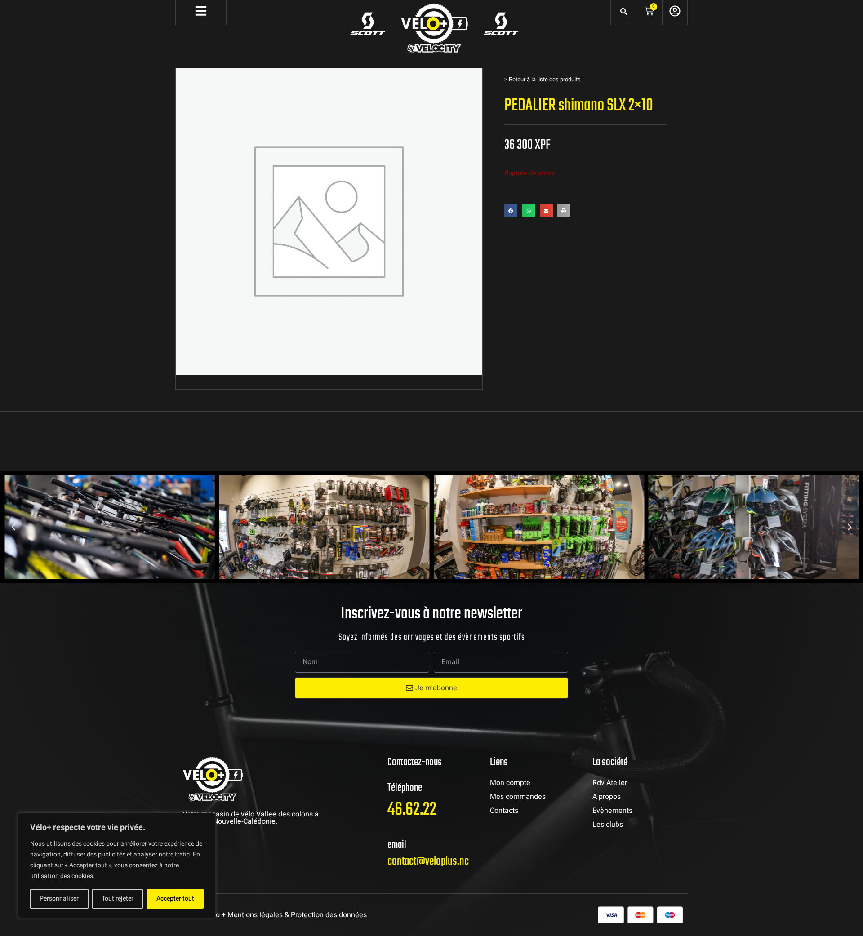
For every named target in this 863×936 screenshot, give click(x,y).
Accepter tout (175, 898)
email (396, 845)
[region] (117, 865)
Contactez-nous (414, 762)
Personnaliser (59, 898)
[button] (510, 210)
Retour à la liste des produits (545, 79)
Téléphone (404, 788)
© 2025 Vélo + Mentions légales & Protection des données (273, 914)
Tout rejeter (117, 898)
